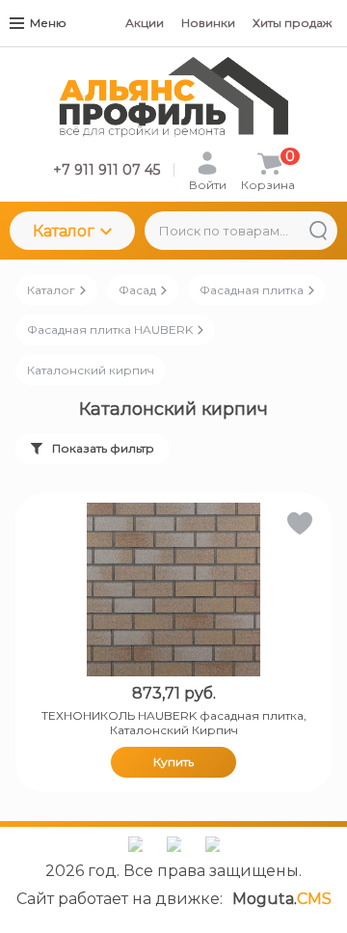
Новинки (208, 22)
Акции (144, 22)
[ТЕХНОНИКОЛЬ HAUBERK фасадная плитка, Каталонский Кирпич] (173, 589)
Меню (48, 22)
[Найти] (318, 230)
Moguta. (282, 899)
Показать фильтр (103, 448)
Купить (173, 762)
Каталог (63, 231)
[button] (298, 527)
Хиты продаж (292, 22)
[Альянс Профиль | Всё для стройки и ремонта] (173, 97)
